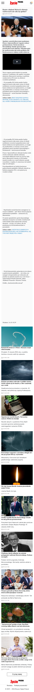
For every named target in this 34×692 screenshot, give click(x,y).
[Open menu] (2, 3)
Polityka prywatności (20, 685)
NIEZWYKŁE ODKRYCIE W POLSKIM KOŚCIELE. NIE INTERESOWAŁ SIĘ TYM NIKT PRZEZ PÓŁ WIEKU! (17, 231)
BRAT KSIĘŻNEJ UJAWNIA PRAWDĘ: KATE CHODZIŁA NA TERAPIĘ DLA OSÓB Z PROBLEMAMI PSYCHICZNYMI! (17, 99)
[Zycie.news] (16, 3)
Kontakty (9, 685)
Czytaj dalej (17, 674)
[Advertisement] (17, 120)
